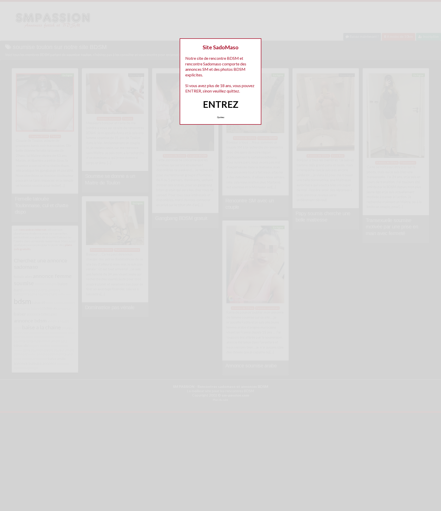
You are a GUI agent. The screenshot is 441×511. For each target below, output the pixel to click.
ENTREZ (220, 104)
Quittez (220, 117)
